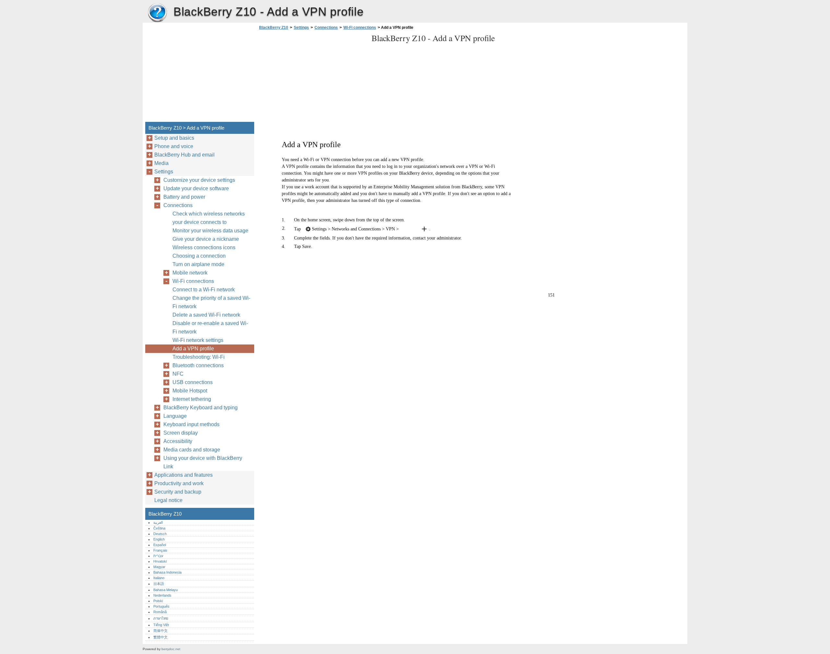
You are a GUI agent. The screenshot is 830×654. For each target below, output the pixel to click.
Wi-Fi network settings (197, 340)
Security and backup (177, 492)
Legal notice (168, 500)
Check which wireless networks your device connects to (208, 218)
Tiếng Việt (161, 625)
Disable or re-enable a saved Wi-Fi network (210, 327)
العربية (158, 522)
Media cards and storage (191, 449)
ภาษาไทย (160, 618)
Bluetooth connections (198, 365)
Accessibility (177, 441)
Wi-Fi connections (359, 27)
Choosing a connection (199, 256)
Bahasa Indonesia (167, 572)
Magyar (159, 567)
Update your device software (196, 188)
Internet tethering (191, 399)
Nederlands (162, 595)
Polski (158, 601)
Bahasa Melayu (165, 590)
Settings (301, 27)
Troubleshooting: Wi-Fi (198, 357)
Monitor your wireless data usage (210, 230)
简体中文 (160, 631)
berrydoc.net (170, 649)
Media (161, 163)
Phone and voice (173, 146)
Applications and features (183, 475)
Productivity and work (179, 483)
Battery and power (184, 197)
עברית (158, 556)
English (159, 539)
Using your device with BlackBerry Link (202, 462)
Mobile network (190, 272)
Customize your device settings (199, 180)
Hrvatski (160, 561)
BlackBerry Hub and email (184, 155)
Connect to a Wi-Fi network (203, 289)
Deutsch (160, 534)
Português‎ (161, 606)
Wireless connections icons (203, 247)
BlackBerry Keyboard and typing (200, 407)
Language (175, 416)
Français (160, 550)
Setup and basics (174, 138)
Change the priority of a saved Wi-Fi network (211, 302)
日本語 (158, 584)
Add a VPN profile (193, 348)
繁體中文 (160, 637)
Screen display (180, 433)
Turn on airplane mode (198, 264)
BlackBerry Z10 (157, 13)
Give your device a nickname (205, 239)
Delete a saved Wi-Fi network (206, 315)
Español (159, 545)
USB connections (192, 382)
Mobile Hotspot (189, 390)
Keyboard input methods (191, 424)
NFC (178, 374)
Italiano (158, 578)
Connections (326, 27)
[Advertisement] (311, 77)
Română (160, 612)
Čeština (159, 528)
